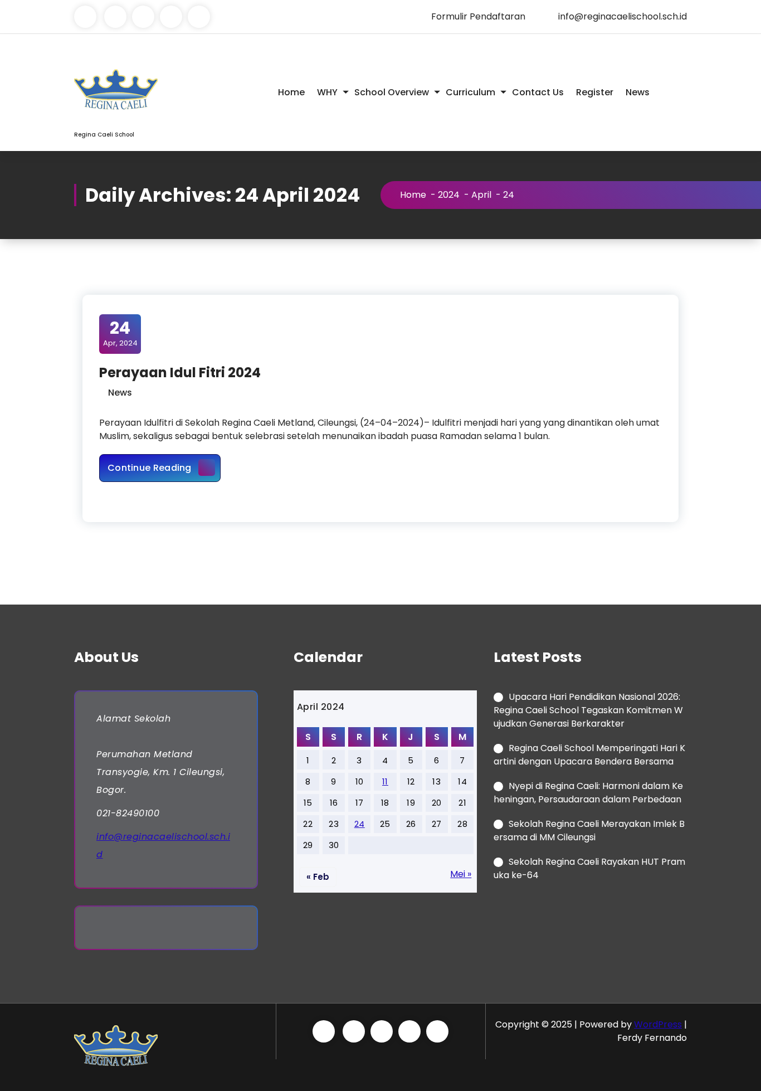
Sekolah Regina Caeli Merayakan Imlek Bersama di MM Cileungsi (589, 830)
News (638, 92)
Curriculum (470, 92)
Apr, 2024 (120, 333)
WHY (327, 92)
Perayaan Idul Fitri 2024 (180, 372)
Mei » (460, 874)
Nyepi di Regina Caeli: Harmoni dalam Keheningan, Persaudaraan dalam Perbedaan (588, 793)
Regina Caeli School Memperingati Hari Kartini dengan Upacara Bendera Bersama (589, 755)
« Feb (317, 877)
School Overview (391, 92)
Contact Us (538, 92)
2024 (449, 194)
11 (385, 781)
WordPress (658, 1024)
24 (359, 824)
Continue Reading (164, 467)
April (481, 194)
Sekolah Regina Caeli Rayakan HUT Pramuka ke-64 (589, 868)
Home (291, 92)
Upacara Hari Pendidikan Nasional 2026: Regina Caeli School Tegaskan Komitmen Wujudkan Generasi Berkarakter (588, 710)
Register (594, 92)
